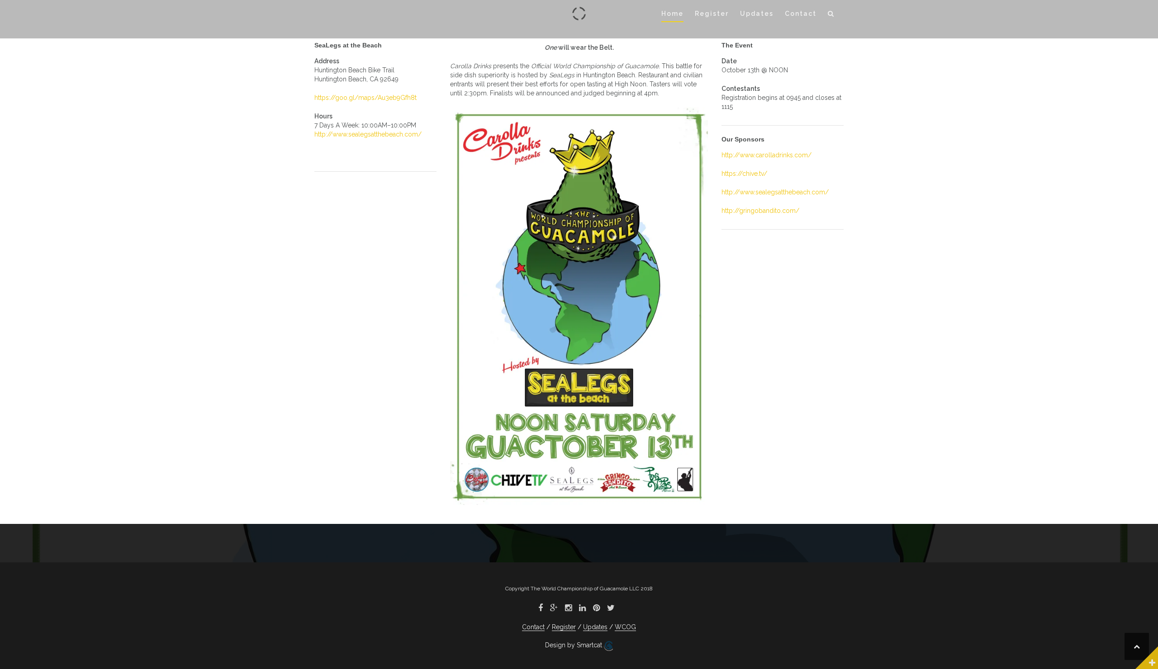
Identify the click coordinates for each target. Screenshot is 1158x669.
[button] (831, 15)
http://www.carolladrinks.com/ (766, 155)
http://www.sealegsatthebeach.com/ (368, 134)
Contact (800, 13)
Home (672, 13)
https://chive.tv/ (744, 173)
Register (712, 13)
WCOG (625, 627)
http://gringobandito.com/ (760, 210)
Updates (757, 13)
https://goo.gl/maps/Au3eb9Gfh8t (365, 97)
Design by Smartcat (574, 645)
